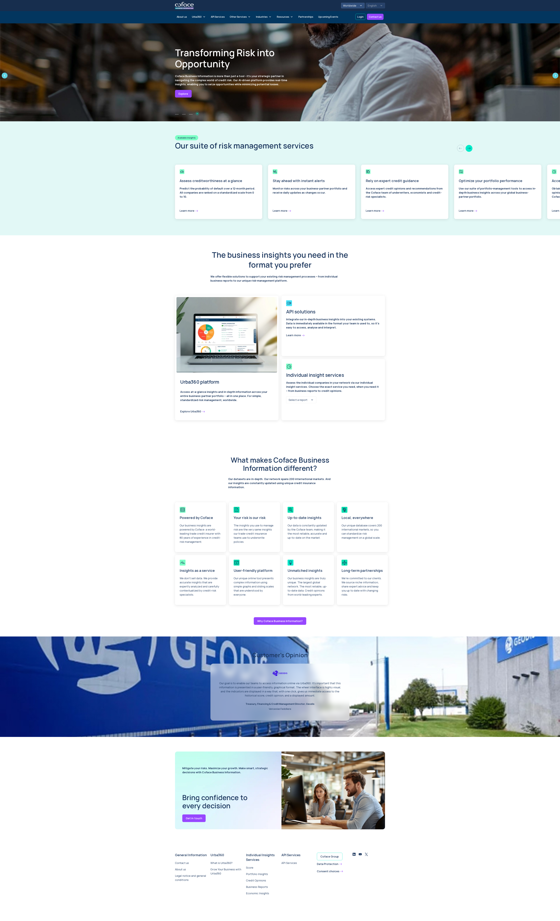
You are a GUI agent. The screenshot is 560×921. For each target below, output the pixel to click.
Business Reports (257, 887)
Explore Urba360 (190, 411)
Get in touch (194, 818)
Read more (185, 89)
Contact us (375, 16)
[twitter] (366, 855)
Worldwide (349, 5)
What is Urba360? (221, 863)
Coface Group (329, 856)
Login (360, 16)
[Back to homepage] (184, 5)
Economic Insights (257, 893)
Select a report (298, 400)
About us (180, 869)
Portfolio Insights (257, 874)
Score (249, 867)
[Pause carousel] (197, 113)
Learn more (187, 210)
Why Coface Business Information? (280, 621)
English (372, 5)
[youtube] (360, 855)
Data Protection (327, 864)
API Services (289, 863)
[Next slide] (469, 148)
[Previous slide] (460, 148)
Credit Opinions (256, 880)
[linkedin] (354, 855)
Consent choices (328, 871)
